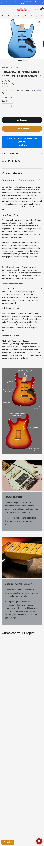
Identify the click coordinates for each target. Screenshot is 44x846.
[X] (12, 161)
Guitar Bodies (18, 16)
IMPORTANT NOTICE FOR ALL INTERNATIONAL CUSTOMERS (22, 2)
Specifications (26, 180)
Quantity (5, 101)
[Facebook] (9, 161)
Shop (9, 16)
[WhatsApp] (15, 161)
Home (4, 16)
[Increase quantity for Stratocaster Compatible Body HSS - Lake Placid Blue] (11, 106)
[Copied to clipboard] (19, 161)
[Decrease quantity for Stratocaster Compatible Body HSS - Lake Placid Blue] (4, 106)
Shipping (13, 84)
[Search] (37, 9)
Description (8, 180)
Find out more (22, 145)
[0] (40, 9)
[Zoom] (38, 22)
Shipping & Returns (10, 153)
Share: (4, 161)
